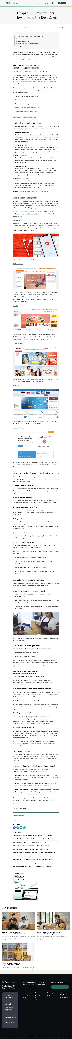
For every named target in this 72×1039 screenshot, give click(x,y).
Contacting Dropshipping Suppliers (24, 46)
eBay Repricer (26, 997)
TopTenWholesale (19, 386)
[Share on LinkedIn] (21, 827)
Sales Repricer (26, 1000)
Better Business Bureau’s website (31, 561)
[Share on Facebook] (14, 827)
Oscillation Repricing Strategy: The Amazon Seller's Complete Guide (30, 849)
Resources (36, 3)
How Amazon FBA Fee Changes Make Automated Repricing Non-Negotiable (32, 866)
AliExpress (16, 220)
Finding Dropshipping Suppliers (23, 38)
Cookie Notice (40, 1035)
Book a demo (52, 3)
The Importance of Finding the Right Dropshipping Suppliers (29, 36)
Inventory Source (19, 428)
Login (47, 3)
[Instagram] (67, 997)
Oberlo (43, 225)
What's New (38, 995)
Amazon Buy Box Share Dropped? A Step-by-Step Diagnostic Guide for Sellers (33, 859)
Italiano (27, 1035)
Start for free (61, 3)
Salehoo (49, 205)
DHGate (15, 306)
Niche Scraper (19, 147)
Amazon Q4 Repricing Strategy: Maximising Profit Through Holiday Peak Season (33, 856)
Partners (37, 1002)
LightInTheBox (17, 343)
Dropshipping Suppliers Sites (22, 41)
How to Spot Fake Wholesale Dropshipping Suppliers (27, 43)
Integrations (26, 1002)
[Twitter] (60, 997)
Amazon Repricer (27, 995)
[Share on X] (17, 827)
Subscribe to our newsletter (60, 987)
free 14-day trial (46, 800)
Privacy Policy (32, 1035)
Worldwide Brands (39, 205)
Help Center (38, 1000)
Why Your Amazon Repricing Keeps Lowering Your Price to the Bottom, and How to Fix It (35, 863)
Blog (36, 997)
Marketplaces (5, 27)
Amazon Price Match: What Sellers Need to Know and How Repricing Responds (33, 838)
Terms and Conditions (48, 1035)
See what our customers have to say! (24, 804)
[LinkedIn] (62, 997)
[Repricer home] (12, 3)
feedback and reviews (32, 214)
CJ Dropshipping (18, 264)
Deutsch (18, 1035)
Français (13, 1035)
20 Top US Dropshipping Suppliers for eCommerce (33, 191)
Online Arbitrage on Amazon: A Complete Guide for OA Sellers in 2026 (31, 845)
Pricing (44, 3)
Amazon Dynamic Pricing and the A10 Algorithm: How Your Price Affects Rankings (34, 852)
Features (28, 3)
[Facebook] (65, 997)
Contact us (50, 995)
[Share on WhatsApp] (24, 827)
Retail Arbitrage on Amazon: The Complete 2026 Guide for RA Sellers (30, 842)
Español (22, 1035)
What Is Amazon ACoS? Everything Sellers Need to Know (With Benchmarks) (32, 835)
